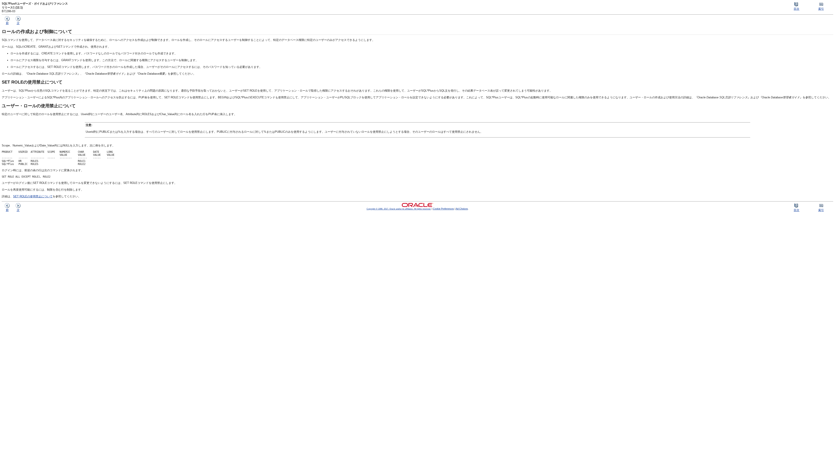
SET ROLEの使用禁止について (33, 196)
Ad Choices (462, 208)
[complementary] (443, 208)
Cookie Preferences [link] (443, 208)
